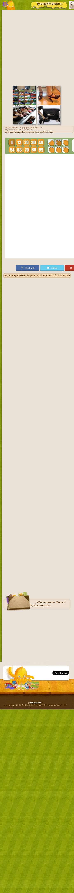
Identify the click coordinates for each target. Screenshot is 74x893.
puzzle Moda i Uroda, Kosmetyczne (44, 604)
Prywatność (35, 703)
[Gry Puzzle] (8, 5)
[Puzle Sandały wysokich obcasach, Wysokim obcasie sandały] (48, 104)
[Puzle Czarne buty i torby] (48, 123)
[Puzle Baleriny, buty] (24, 123)
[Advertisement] (37, 47)
